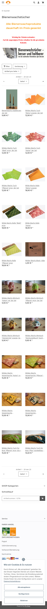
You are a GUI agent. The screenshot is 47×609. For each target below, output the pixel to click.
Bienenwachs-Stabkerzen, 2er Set (11, 111)
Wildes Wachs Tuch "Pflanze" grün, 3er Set (10, 186)
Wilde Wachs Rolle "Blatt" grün (11, 224)
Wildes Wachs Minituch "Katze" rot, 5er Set (11, 299)
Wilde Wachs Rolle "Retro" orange (32, 186)
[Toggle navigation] (3, 1)
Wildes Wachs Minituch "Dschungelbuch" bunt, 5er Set (34, 336)
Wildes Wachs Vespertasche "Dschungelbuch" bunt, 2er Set (34, 411)
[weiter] (43, 81)
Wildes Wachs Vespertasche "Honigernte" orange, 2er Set (11, 411)
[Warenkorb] (43, 2)
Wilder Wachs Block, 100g (35, 260)
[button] (34, 2)
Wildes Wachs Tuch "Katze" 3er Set (32, 149)
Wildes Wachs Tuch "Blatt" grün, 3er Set (9, 149)
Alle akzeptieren (24, 587)
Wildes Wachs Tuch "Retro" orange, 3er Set (34, 111)
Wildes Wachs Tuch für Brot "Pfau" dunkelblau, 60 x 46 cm (34, 449)
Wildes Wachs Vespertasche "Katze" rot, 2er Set (11, 374)
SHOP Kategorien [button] (10, 486)
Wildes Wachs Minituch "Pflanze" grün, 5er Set (34, 299)
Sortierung (19, 66)
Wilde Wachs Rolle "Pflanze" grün (9, 261)
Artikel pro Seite (11, 71)
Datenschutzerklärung (12, 581)
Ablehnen (24, 600)
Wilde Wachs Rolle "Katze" (32, 224)
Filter (7, 66)
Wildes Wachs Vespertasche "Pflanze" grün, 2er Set (34, 374)
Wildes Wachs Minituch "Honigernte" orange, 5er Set (11, 336)
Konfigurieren (24, 594)
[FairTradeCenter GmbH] (8, 2)
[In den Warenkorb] (42, 498)
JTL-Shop (27, 606)
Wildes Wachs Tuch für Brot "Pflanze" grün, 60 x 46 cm (11, 449)
